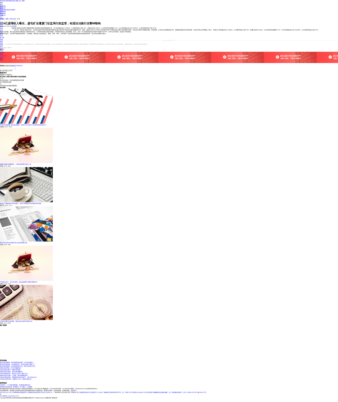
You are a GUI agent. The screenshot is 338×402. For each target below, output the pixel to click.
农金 (1, 35)
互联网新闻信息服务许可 (20, 392)
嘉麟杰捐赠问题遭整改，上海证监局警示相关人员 (15, 164)
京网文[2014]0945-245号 (139, 392)
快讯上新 (13, 19)
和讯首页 (3, 1)
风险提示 (73, 390)
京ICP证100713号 (5, 392)
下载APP (2, 15)
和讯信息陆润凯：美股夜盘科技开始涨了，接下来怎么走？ (19, 377)
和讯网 (2, 19)
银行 (1, 4)
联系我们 (16, 387)
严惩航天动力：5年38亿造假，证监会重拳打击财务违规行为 (18, 282)
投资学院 (3, 6)
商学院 (2, 52)
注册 (1, 54)
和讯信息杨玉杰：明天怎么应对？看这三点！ (15, 373)
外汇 (20, 1)
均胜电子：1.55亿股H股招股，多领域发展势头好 (15, 385)
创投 (1, 30)
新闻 (7, 1)
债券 (23, 1)
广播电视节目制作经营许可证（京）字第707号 (117, 392)
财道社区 (3, 8)
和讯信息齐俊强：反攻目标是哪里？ (12, 371)
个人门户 (3, 56)
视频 (1, 41)
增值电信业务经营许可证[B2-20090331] (40, 392)
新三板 (2, 37)
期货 (16, 1)
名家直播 (3, 11)
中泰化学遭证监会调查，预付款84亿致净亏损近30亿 (16, 321)
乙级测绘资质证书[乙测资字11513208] (90, 392)
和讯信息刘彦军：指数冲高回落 (10, 370)
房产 (1, 47)
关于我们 (23, 387)
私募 (1, 28)
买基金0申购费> (11, 10)
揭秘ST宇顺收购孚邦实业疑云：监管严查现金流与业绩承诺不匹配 (20, 203)
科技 (1, 50)
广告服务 (29, 387)
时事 (1, 39)
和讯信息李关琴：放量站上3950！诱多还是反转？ (16, 379)
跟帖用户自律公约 (17, 65)
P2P (1, 17)
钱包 (1, 58)
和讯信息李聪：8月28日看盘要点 (11, 368)
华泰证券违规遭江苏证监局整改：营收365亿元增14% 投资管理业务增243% (23, 125)
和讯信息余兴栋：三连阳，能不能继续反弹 (14, 375)
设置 (1, 59)
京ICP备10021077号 (200, 392)
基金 (13, 1)
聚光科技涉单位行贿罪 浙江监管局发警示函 (13, 242)
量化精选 (3, 13)
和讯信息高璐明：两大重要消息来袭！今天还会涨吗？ (17, 362)
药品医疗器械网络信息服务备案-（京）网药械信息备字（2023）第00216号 (171, 392)
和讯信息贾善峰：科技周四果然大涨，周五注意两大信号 (17, 366)
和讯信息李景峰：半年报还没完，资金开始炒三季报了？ (17, 364)
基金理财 (3, 10)
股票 (10, 1)
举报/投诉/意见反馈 (6, 387)
